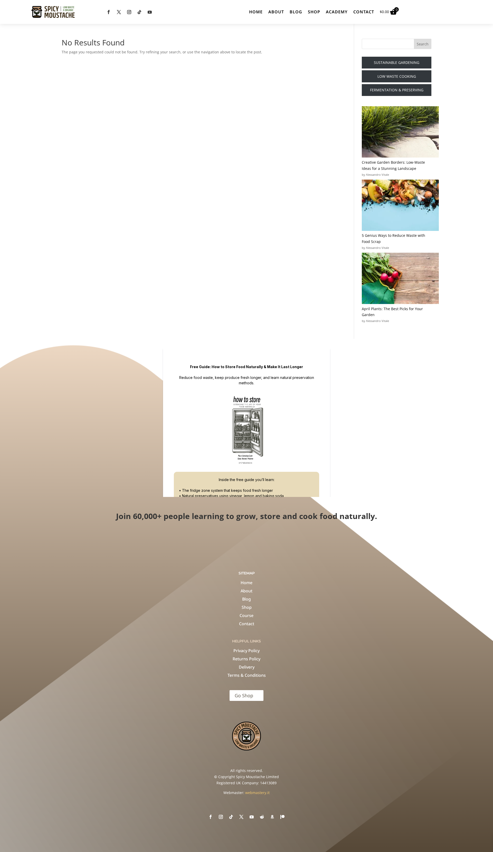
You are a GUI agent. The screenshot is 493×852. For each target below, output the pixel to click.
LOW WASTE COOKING (396, 76)
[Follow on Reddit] (262, 817)
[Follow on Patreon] (282, 817)
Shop (314, 12)
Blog (296, 12)
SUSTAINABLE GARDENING (396, 62)
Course (246, 615)
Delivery (246, 667)
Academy (337, 12)
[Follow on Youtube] (150, 12)
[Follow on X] (119, 12)
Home (256, 12)
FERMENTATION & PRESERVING (396, 89)
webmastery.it (257, 792)
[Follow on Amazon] (272, 817)
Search (423, 44)
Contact (363, 12)
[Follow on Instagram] (129, 12)
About (276, 12)
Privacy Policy (246, 650)
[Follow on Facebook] (109, 12)
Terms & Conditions (246, 675)
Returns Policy (246, 659)
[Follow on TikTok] (139, 12)
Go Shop (244, 695)
